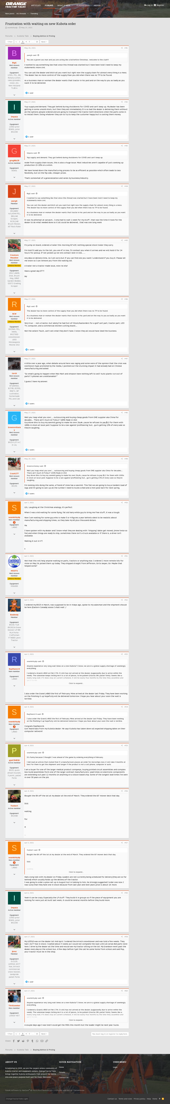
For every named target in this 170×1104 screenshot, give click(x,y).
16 (37, 41)
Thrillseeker (14, 1005)
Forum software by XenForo (29, 1090)
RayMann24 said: (34, 714)
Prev (10, 42)
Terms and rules (125, 1099)
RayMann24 (14, 669)
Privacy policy (139, 1099)
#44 (126, 186)
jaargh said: (32, 55)
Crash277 (14, 473)
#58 (126, 893)
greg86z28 (14, 160)
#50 (126, 502)
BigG (14, 63)
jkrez (14, 951)
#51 (126, 556)
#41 (126, 48)
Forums (62, 1072)
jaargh (14, 201)
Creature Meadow (14, 256)
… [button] (33, 41)
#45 (126, 240)
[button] (73, 5)
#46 (126, 299)
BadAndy (14, 615)
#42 (126, 102)
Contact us (64, 1077)
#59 (126, 937)
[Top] (159, 1099)
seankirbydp (12, 27)
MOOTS (14, 571)
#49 (126, 459)
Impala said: (32, 153)
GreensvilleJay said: (35, 466)
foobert (14, 806)
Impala (14, 117)
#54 (126, 707)
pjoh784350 (14, 760)
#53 (126, 654)
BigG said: (31, 193)
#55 (126, 745)
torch (14, 373)
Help (149, 1099)
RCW (14, 314)
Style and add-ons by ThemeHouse (69, 1090)
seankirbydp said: (34, 661)
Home (61, 1067)
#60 (126, 991)
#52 (126, 600)
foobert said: (32, 850)
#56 (126, 791)
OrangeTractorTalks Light (17, 1099)
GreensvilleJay (14, 428)
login (115, 1067)
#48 (126, 412)
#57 (126, 843)
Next (43, 42)
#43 (126, 146)
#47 (126, 359)
